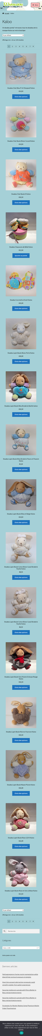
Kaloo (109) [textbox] (20, 948)
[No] (39, 1028)
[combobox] (21, 947)
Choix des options (21, 97)
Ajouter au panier (21, 255)
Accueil (7, 13)
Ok (21, 1033)
